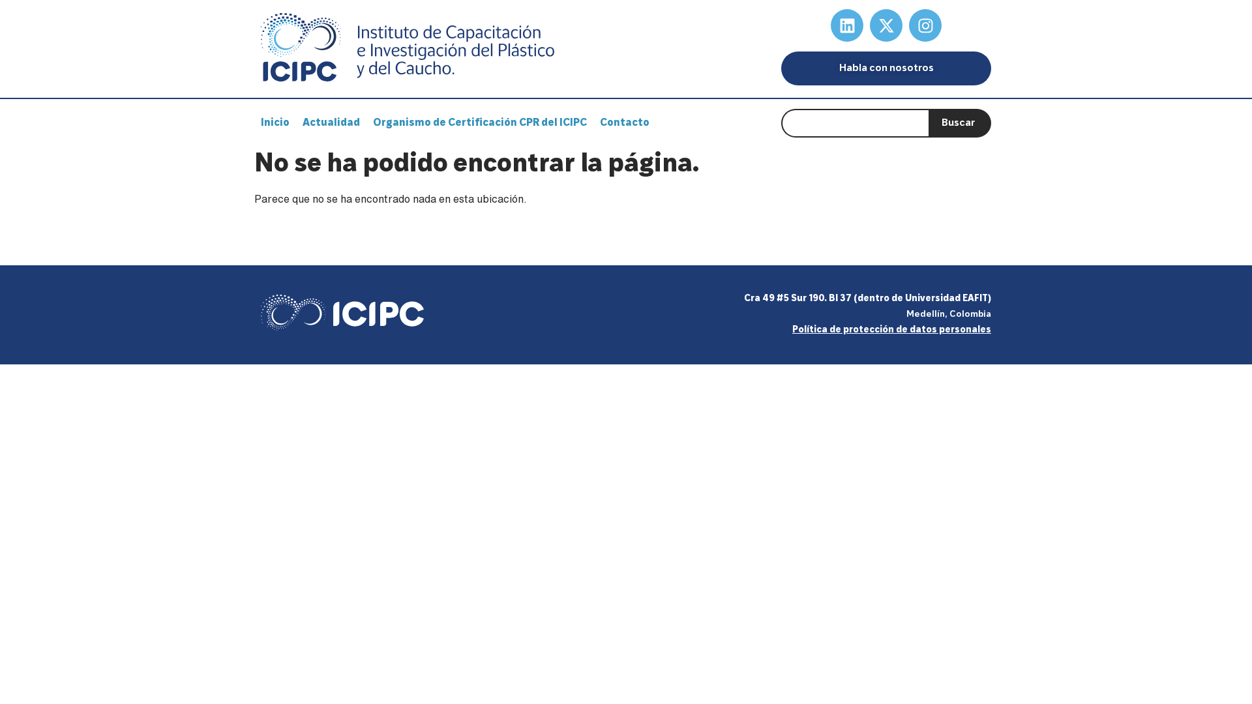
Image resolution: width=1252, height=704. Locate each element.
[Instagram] (925, 25)
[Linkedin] (847, 25)
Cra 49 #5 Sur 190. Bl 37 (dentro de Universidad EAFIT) (867, 299)
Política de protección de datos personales (891, 330)
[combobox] (855, 123)
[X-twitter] (886, 25)
